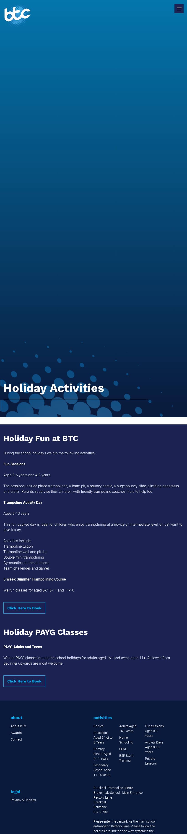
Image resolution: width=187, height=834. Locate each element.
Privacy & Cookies (23, 800)
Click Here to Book (24, 608)
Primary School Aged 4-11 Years (102, 753)
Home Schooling (126, 740)
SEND (123, 749)
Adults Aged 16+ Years (127, 728)
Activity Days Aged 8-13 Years (154, 747)
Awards (16, 733)
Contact (16, 739)
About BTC (18, 726)
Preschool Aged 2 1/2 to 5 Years (103, 737)
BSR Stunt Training (126, 758)
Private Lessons (151, 761)
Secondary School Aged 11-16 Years (102, 770)
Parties (99, 726)
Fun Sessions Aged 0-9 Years (154, 731)
